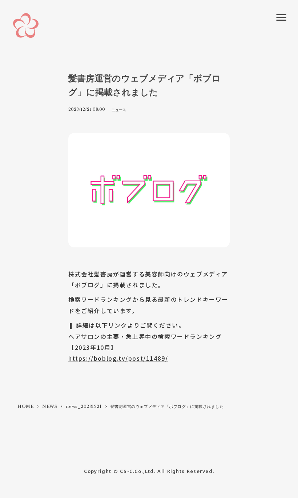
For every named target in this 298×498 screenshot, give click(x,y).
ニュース (119, 109)
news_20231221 (83, 406)
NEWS (49, 406)
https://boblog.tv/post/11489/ (118, 358)
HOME (25, 406)
